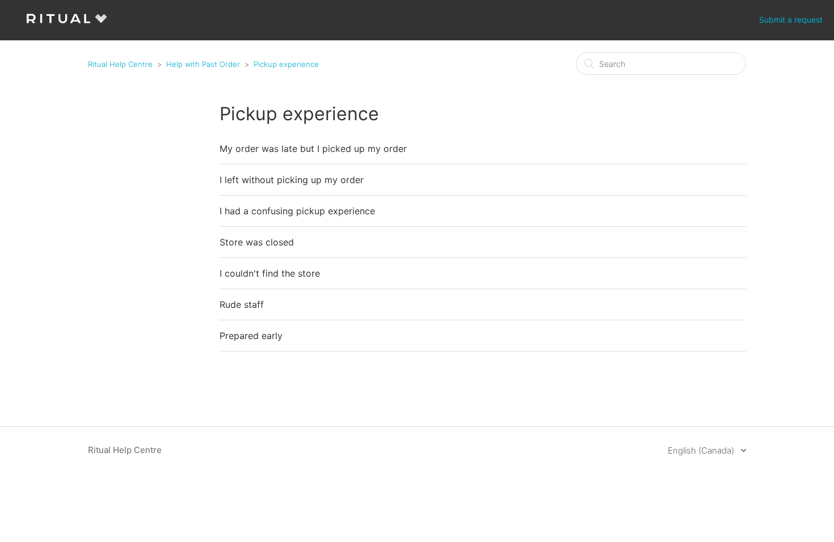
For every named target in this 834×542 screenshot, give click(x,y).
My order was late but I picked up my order (313, 148)
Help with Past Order (203, 64)
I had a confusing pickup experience (297, 211)
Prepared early (251, 335)
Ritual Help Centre (120, 64)
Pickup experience (286, 64)
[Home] (66, 25)
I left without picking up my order (292, 179)
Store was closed (257, 242)
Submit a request (791, 19)
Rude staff (242, 304)
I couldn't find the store (270, 273)
